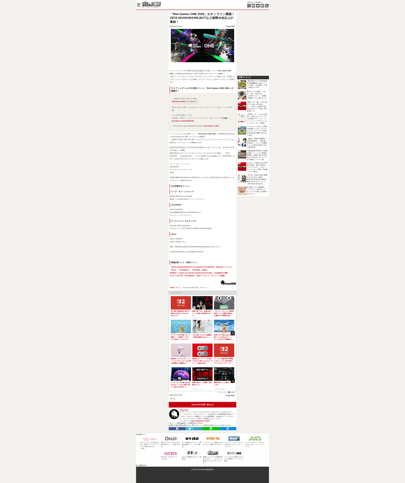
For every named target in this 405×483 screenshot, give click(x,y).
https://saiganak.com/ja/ (200, 421)
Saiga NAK (230, 26)
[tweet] (190, 428)
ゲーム (172, 398)
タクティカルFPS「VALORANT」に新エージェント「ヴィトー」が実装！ (198, 276)
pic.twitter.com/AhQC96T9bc (183, 121)
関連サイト (142, 434)
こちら (199, 423)
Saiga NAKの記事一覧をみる (202, 405)
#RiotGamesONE (178, 101)
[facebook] (177, 428)
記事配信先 (142, 465)
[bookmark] (227, 428)
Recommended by (222, 392)
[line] (210, 428)
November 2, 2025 (211, 126)
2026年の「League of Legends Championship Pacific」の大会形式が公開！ (199, 273)
